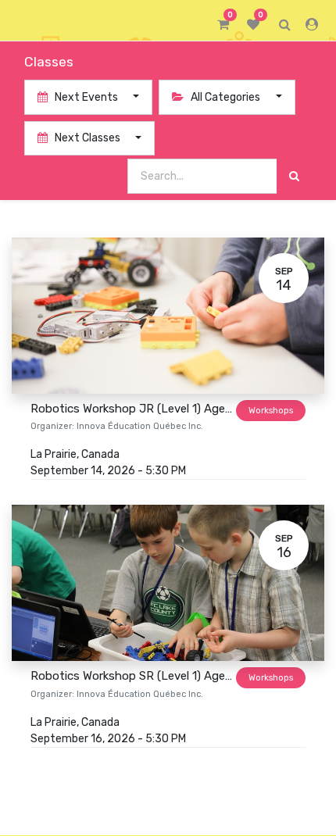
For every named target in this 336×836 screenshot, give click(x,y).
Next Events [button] (86, 97)
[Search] (294, 176)
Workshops (270, 410)
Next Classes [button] (87, 138)
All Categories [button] (225, 97)
